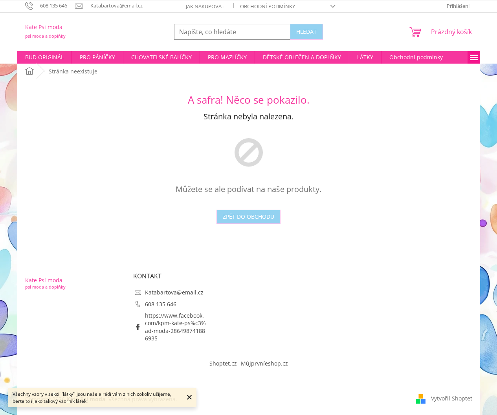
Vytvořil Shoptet (451, 398)
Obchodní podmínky (267, 6)
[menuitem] (44, 57)
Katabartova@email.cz (174, 292)
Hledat (306, 31)
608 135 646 (160, 304)
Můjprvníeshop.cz (264, 363)
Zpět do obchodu (248, 216)
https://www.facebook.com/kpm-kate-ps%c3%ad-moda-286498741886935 (175, 327)
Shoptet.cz (223, 363)
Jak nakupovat (205, 6)
